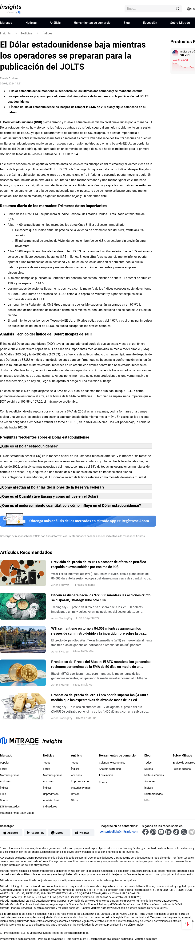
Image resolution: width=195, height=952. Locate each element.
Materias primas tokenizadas (17, 813)
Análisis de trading (110, 769)
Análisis (55, 23)
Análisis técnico (52, 800)
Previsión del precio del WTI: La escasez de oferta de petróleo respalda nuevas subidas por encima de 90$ (98, 564)
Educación (150, 23)
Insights (5, 33)
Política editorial (182, 769)
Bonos (4, 800)
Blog (127, 23)
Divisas (75, 794)
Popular (4, 762)
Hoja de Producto (76, 939)
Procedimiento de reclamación (18, 939)
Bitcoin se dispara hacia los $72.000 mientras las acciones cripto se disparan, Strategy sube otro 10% (100, 597)
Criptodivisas (50, 794)
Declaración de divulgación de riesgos (111, 939)
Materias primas (9, 775)
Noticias (31, 23)
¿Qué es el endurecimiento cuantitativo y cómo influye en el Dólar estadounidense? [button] (70, 505)
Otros (74, 800)
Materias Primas (80, 787)
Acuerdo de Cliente (146, 939)
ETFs (3, 794)
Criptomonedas (80, 781)
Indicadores (50, 806)
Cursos (103, 782)
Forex (3, 769)
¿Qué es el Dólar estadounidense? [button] (29, 445)
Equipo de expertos (184, 762)
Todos (46, 762)
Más (146, 800)
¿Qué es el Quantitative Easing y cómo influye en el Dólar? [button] (49, 496)
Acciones (5, 781)
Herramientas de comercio (92, 23)
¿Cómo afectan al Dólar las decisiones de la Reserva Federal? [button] (52, 487)
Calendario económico (112, 762)
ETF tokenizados (10, 806)
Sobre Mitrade (180, 23)
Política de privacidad (50, 939)
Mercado (6, 23)
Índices (47, 33)
